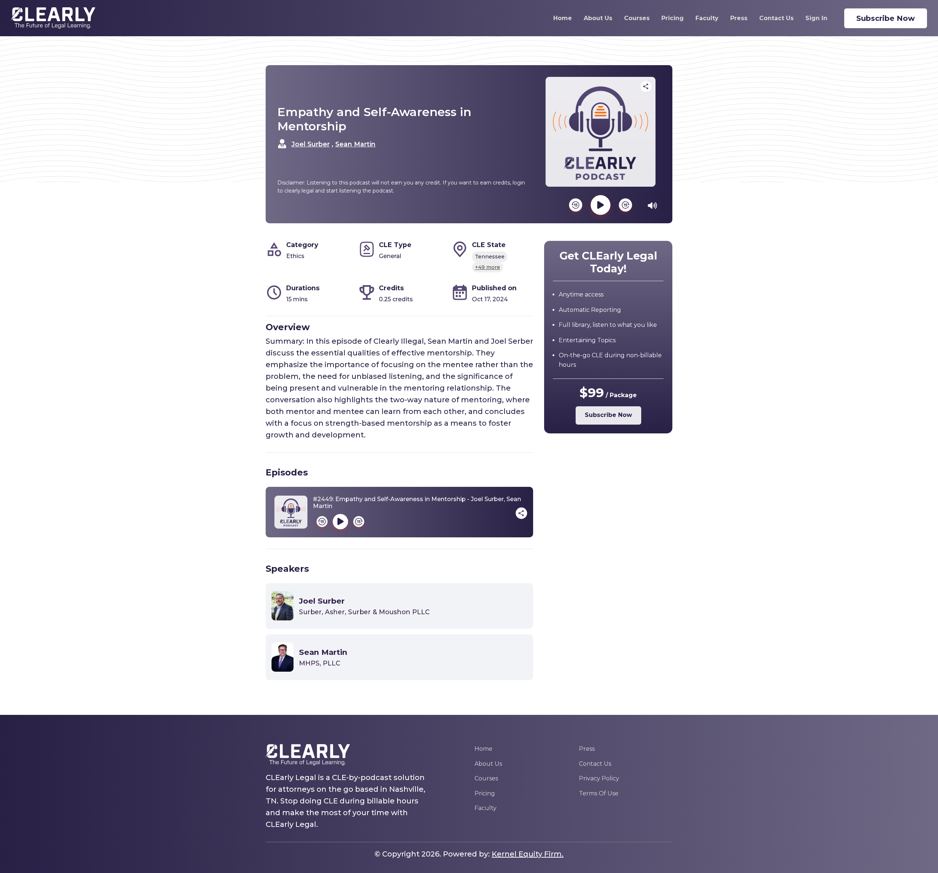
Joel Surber (310, 144)
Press (738, 18)
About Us (598, 18)
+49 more (487, 267)
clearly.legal (299, 190)
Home (562, 18)
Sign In (816, 18)
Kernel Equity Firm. (528, 854)
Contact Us (776, 18)
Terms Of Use (598, 793)
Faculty (707, 18)
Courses (637, 18)
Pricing (672, 18)
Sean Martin (355, 144)
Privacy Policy (599, 778)
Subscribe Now (885, 18)
